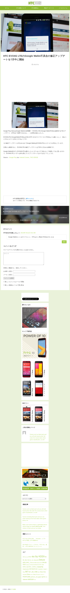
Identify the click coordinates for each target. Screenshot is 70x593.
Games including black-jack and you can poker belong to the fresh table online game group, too (34, 518)
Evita (31, 564)
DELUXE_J (26, 562)
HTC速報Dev (35, 8)
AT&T (30, 557)
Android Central (24, 157)
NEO (39, 572)
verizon (31, 579)
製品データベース (49, 8)
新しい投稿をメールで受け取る (14, 285)
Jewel (44, 569)
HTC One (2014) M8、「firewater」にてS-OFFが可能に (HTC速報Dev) (34, 539)
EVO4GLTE (36, 564)
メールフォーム (63, 8)
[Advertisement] (35, 79)
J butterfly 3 (40, 569)
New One (43, 572)
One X (35, 574)
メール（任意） (8, 274)
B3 (28, 560)
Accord (26, 556)
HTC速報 (35, 3)
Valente (25, 579)
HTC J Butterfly (38, 567)
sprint (43, 577)
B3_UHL (32, 560)
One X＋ (43, 574)
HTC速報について (21, 8)
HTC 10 (25, 567)
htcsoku (30, 198)
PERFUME (26, 577)
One (28, 574)
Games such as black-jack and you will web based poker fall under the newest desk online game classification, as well (38, 437)
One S (31, 574)
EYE (40, 564)
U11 (46, 576)
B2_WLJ (25, 560)
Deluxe (42, 560)
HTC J (30, 567)
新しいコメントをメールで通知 (14, 281)
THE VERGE (34, 157)
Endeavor (28, 564)
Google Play (13, 157)
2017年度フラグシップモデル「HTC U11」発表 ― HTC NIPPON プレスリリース (35, 545)
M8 (36, 572)
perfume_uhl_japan (36, 577)
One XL (39, 574)
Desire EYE (39, 562)
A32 (24, 557)
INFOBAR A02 (33, 569)
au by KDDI (38, 556)
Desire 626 (33, 562)
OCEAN (24, 574)
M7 (26, 572)
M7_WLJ (32, 572)
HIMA (43, 564)
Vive (35, 579)
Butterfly (36, 560)
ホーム (7, 8)
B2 (46, 557)
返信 (64, 241)
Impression (26, 569)
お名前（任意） (8, 271)
